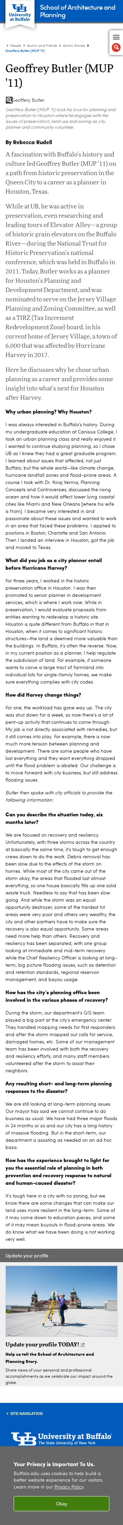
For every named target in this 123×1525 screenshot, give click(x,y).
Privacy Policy (68, 1487)
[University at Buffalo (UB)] (20, 10)
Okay (61, 1503)
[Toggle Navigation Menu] (116, 42)
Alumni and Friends (42, 45)
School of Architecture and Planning (77, 10)
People (15, 45)
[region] (61, 1485)
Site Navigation (26, 1413)
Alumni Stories (74, 45)
